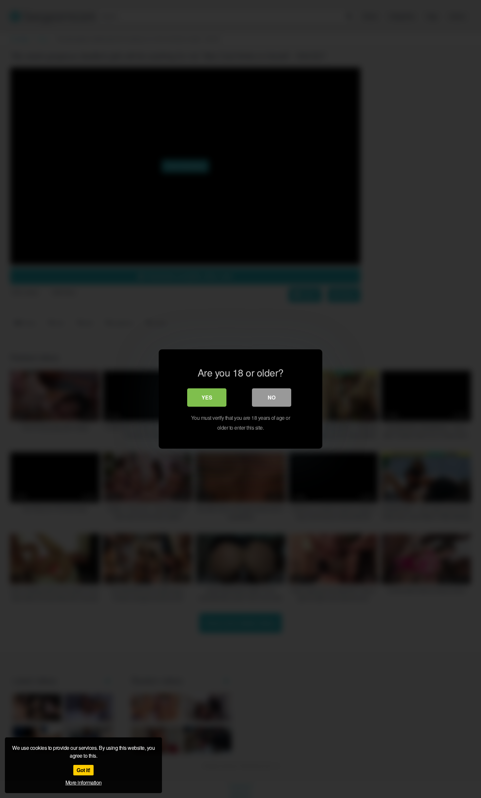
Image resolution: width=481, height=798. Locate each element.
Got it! (83, 770)
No (272, 397)
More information (83, 782)
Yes (207, 397)
